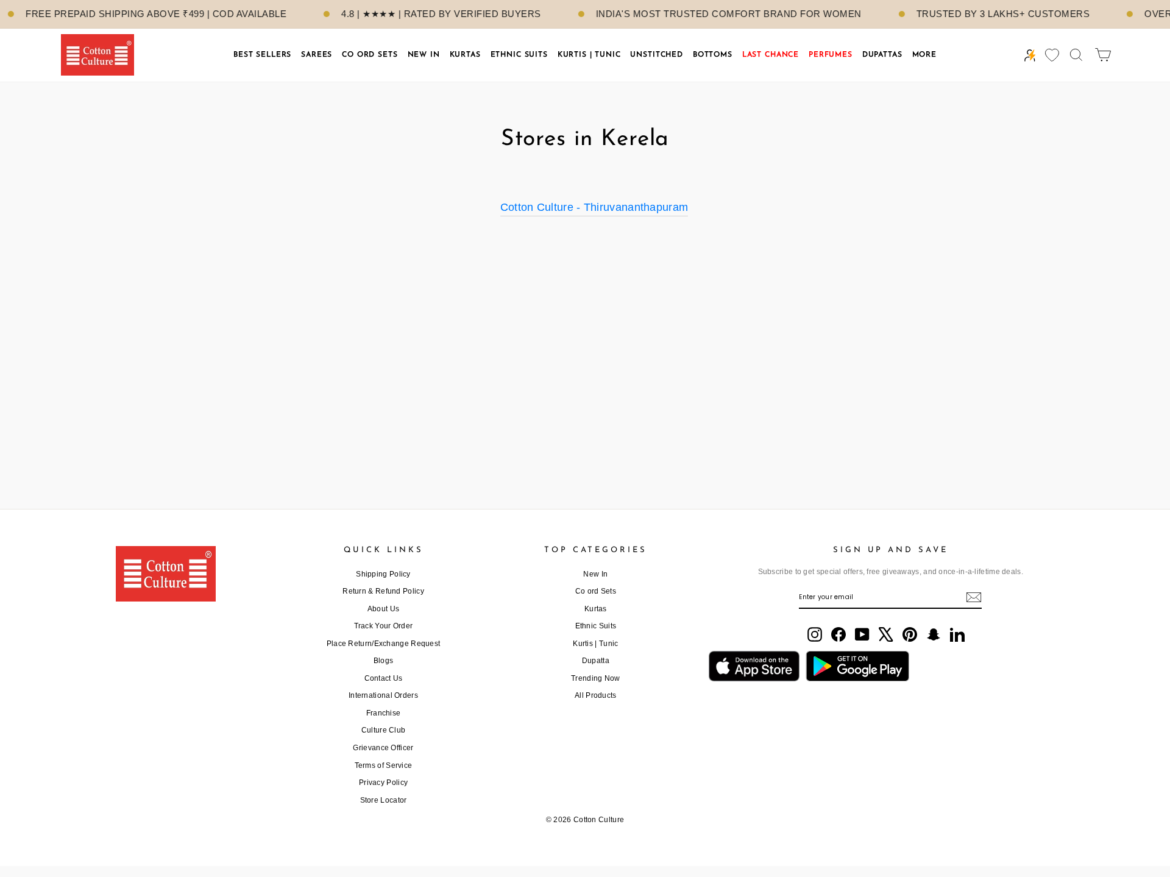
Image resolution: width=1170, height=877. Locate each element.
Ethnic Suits (596, 626)
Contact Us (383, 678)
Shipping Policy (383, 574)
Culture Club (383, 730)
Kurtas (595, 609)
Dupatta (595, 660)
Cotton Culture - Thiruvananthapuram (594, 207)
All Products (596, 695)
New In (595, 574)
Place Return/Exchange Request (384, 643)
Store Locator (383, 800)
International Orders (383, 695)
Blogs (384, 660)
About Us (383, 609)
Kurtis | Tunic (595, 643)
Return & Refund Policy (383, 591)
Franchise (383, 713)
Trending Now (595, 678)
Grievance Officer (383, 748)
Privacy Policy (383, 782)
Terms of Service (384, 765)
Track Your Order (383, 626)
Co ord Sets (595, 591)
